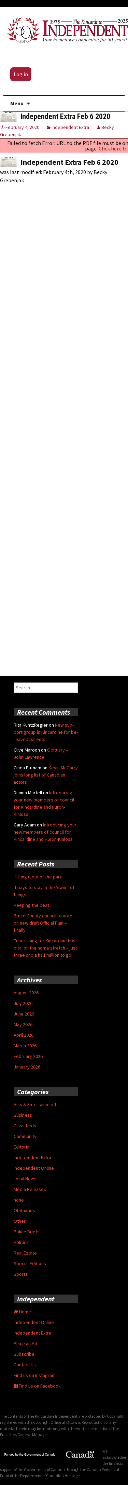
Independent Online (34, 1168)
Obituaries (24, 1210)
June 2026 (24, 1014)
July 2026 (23, 1003)
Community (25, 1136)
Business (23, 1115)
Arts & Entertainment (35, 1104)
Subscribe (24, 1354)
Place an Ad (25, 1343)
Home (24, 1312)
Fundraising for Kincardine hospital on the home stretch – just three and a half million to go (45, 948)
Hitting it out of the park (38, 877)
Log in (21, 74)
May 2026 (23, 1024)
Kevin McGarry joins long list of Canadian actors (46, 775)
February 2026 (28, 1056)
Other (20, 1221)
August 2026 (26, 993)
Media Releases (30, 1189)
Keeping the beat (31, 905)
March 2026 (25, 1046)
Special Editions (30, 1263)
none (19, 1200)
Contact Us (25, 1365)
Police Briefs (27, 1232)
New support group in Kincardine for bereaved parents (46, 732)
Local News (25, 1179)
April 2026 (23, 1035)
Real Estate (25, 1253)
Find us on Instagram (35, 1375)
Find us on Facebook (39, 1386)
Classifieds (25, 1126)
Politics (21, 1242)
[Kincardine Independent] (65, 29)
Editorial (22, 1147)
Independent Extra (70, 127)
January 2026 (27, 1067)
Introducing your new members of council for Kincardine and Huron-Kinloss (45, 832)
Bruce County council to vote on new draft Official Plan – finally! (43, 923)
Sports (21, 1274)
